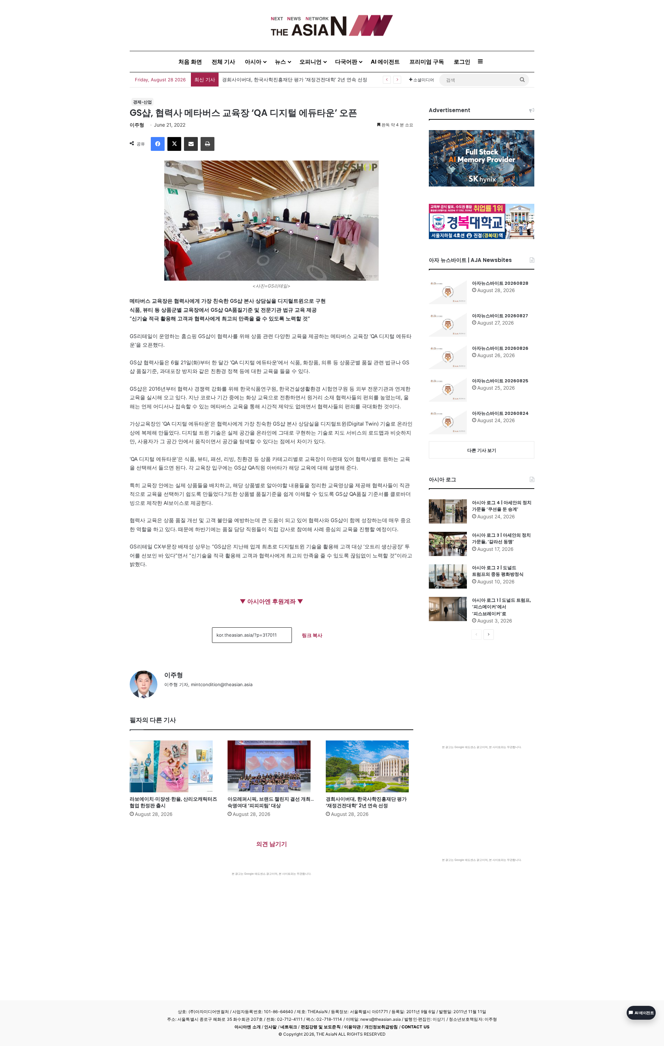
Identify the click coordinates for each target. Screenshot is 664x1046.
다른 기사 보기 (481, 450)
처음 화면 (190, 61)
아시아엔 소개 (247, 1026)
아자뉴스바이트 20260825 (500, 381)
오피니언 (310, 61)
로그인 (462, 61)
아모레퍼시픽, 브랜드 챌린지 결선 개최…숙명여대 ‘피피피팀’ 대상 (271, 802)
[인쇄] (207, 144)
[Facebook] (158, 144)
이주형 (137, 125)
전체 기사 (223, 61)
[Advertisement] (271, 927)
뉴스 (280, 61)
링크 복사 (312, 635)
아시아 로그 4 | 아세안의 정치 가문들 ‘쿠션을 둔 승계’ (502, 506)
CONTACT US (416, 1026)
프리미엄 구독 (426, 61)
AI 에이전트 (385, 61)
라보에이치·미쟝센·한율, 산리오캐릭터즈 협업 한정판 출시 (173, 802)
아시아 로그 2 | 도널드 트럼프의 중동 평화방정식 (498, 571)
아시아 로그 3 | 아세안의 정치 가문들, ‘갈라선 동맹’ (501, 538)
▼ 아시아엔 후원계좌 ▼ (271, 601)
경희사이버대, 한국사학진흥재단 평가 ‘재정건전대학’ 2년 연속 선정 (366, 802)
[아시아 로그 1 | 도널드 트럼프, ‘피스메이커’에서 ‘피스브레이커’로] (448, 609)
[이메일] (191, 144)
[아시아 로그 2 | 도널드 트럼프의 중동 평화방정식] (448, 576)
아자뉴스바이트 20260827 (500, 315)
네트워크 (288, 1026)
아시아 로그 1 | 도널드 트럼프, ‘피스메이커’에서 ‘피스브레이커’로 (501, 607)
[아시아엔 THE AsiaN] (332, 25)
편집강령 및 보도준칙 (321, 1026)
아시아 (253, 61)
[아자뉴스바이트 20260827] (448, 324)
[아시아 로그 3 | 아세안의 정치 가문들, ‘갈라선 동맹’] (448, 544)
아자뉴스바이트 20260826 (500, 348)
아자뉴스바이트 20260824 (500, 413)
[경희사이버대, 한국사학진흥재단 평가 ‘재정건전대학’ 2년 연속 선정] (369, 766)
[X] (174, 144)
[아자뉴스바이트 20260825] (448, 390)
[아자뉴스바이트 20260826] (448, 357)
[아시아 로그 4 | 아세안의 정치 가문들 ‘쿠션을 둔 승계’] (448, 511)
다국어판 (346, 61)
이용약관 (352, 1026)
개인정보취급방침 (381, 1026)
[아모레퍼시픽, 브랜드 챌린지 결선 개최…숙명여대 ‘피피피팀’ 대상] (271, 766)
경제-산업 (142, 101)
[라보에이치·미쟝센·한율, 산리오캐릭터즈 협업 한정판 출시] (173, 766)
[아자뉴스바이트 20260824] (448, 422)
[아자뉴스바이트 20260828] (448, 292)
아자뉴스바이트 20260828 (251, 79)
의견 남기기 (271, 843)
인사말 (270, 1026)
